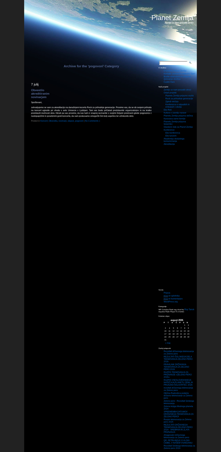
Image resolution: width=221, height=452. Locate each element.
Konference (169, 130)
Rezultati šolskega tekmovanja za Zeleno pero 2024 (179, 447)
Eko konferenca (172, 133)
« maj (167, 343)
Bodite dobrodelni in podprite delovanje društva (177, 77)
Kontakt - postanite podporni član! (179, 73)
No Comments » (92, 121)
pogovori (79, 121)
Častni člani (169, 82)
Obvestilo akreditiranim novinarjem (40, 94)
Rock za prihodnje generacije (179, 98)
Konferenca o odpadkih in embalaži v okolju (177, 105)
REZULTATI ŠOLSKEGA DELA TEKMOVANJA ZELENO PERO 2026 (178, 359)
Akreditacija (169, 144)
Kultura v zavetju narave (175, 113)
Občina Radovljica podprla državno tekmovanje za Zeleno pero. (178, 395)
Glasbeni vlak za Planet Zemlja (178, 127)
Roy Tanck (189, 309)
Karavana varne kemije (174, 118)
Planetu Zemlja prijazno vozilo (179, 95)
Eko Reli (168, 110)
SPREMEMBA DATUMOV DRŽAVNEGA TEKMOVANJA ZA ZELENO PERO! (178, 414)
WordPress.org (171, 301)
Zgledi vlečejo (172, 101)
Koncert (44, 121)
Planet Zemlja (172, 17)
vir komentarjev (173, 299)
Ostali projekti (170, 93)
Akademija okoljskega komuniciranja (174, 140)
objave (71, 121)
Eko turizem (170, 136)
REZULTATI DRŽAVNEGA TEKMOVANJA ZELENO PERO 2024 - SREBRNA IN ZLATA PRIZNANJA (178, 428)
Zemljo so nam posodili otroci (177, 90)
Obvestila (53, 121)
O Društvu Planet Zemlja (175, 71)
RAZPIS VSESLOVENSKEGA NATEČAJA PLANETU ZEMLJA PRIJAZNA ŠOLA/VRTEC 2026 (178, 382)
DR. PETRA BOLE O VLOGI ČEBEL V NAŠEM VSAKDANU (178, 441)
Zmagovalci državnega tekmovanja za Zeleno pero (176, 436)
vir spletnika (172, 296)
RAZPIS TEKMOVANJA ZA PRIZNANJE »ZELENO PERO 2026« (178, 374)
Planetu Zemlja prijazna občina (178, 116)
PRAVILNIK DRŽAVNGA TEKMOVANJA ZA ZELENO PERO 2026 (176, 367)
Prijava (167, 293)
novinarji (63, 121)
